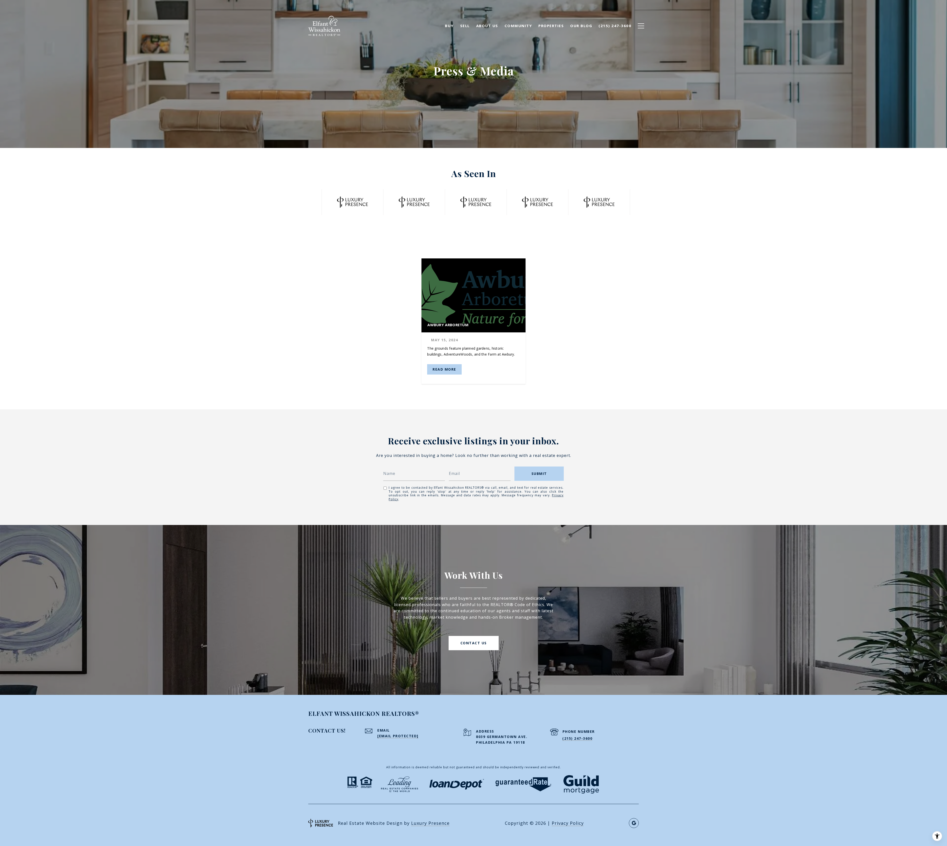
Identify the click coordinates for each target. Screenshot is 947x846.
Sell (465, 25)
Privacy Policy (568, 823)
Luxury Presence (430, 823)
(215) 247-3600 (577, 738)
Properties (551, 25)
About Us (487, 25)
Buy (449, 25)
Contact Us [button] (473, 643)
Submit (539, 473)
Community (518, 25)
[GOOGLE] (634, 823)
